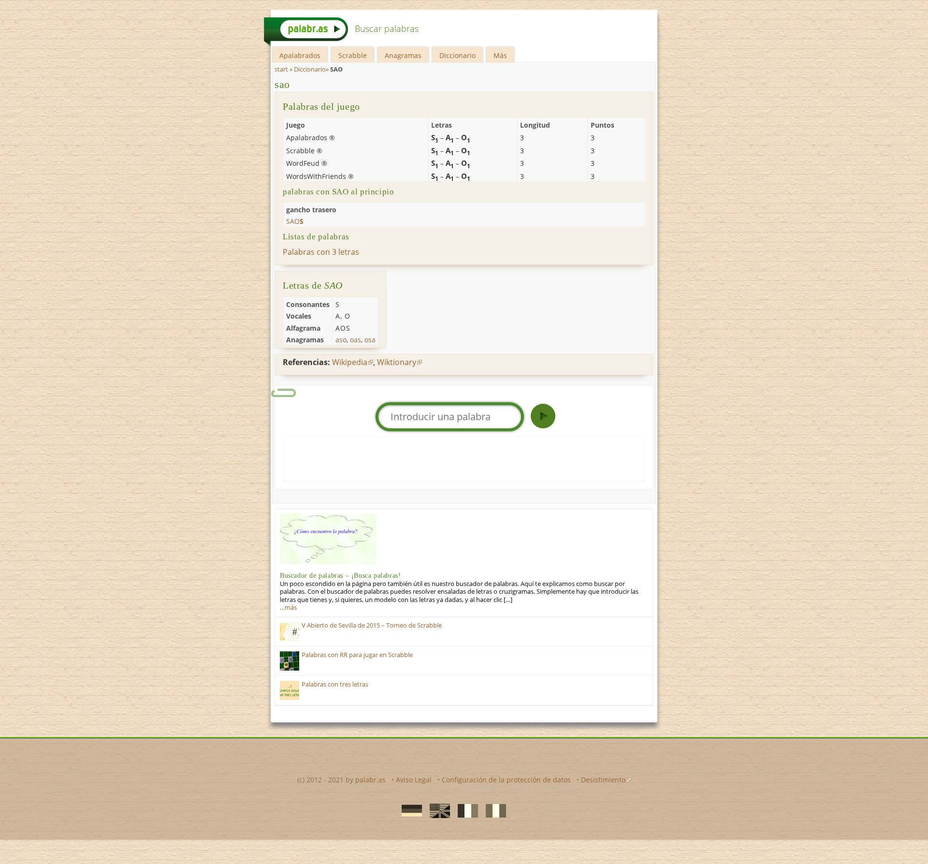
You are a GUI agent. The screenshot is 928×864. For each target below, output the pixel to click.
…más (288, 607)
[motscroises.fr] (465, 810)
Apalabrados (299, 55)
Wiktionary (396, 362)
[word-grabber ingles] (437, 810)
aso (341, 339)
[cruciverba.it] (493, 810)
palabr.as (370, 779)
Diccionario (457, 55)
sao (282, 84)
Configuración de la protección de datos (506, 779)
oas (355, 339)
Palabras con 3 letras (321, 252)
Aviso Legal (414, 779)
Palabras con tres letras (335, 684)
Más (500, 55)
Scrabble (352, 55)
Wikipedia (349, 362)
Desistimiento (603, 779)
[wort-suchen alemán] (409, 810)
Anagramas (403, 55)
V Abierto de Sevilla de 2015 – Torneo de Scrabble (372, 625)
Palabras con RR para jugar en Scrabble (357, 655)
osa (370, 339)
